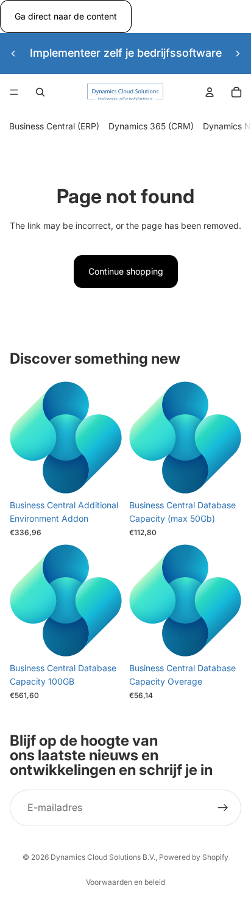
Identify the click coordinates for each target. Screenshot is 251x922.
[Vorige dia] (13, 53)
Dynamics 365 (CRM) (151, 126)
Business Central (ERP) (54, 126)
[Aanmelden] (223, 808)
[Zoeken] (40, 92)
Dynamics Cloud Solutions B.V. (103, 857)
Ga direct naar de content (66, 16)
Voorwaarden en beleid (125, 882)
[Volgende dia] (237, 53)
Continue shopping (125, 271)
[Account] (209, 92)
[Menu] (14, 93)
